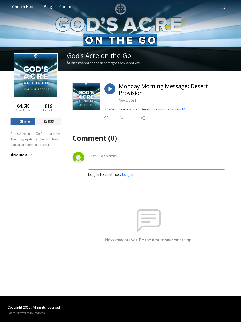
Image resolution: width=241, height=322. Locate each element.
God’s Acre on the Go (99, 55)
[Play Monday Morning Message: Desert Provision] (109, 88)
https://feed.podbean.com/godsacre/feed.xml (105, 63)
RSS (51, 121)
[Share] (143, 118)
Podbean (39, 312)
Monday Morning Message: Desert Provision (163, 89)
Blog (48, 6)
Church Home (24, 6)
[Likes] (106, 118)
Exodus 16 (177, 109)
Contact (66, 6)
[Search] (223, 6)
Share (25, 121)
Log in (127, 174)
